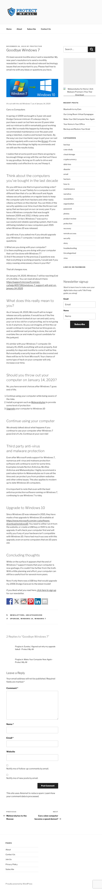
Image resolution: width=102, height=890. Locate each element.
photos (66, 213)
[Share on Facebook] (9, 601)
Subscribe (31, 29)
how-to (66, 184)
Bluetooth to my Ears (72, 109)
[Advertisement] (79, 71)
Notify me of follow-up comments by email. (27, 768)
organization (68, 204)
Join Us (9, 859)
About (19, 29)
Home (9, 29)
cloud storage (69, 154)
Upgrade (10, 408)
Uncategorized (34, 615)
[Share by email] (45, 601)
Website (10, 751)
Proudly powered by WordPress (19, 884)
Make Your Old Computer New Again (79, 119)
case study (68, 149)
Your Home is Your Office (74, 124)
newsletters (17, 615)
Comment (12, 688)
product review (69, 218)
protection (67, 223)
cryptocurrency (69, 159)
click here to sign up (46, 590)
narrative (67, 194)
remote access (69, 233)
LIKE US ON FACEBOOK (74, 267)
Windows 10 (27, 619)
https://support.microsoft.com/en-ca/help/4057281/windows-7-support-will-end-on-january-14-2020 (31, 285)
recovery (67, 228)
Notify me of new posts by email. (22, 778)
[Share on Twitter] (16, 601)
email (65, 174)
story (65, 243)
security (66, 238)
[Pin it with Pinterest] (30, 601)
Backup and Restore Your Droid (76, 129)
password (67, 209)
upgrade (14, 619)
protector (36, 46)
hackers (66, 179)
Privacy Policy (12, 864)
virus (65, 258)
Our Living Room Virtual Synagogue (78, 114)
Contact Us (46, 29)
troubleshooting (70, 248)
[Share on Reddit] (23, 601)
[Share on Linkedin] (38, 601)
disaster (66, 169)
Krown (45, 141)
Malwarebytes (38, 402)
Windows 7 (40, 619)
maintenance (69, 189)
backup (66, 144)
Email (10, 738)
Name (10, 724)
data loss (67, 164)
